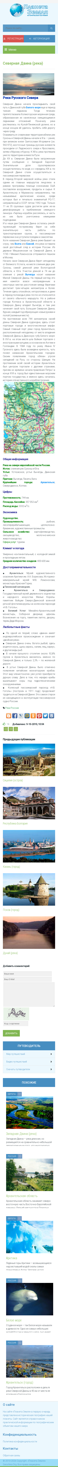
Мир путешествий (15, 1054)
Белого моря (33, 107)
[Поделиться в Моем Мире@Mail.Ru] (27, 715)
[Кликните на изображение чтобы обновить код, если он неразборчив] (16, 1013)
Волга (18, 244)
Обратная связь (11, 1455)
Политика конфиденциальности (20, 1441)
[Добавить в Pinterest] (39, 715)
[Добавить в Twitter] (45, 715)
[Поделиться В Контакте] (51, 715)
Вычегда (30, 274)
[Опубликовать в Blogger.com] (8, 715)
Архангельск (48, 482)
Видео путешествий (16, 1061)
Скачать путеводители (18, 1069)
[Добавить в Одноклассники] (33, 715)
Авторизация (41, 38)
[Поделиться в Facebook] (14, 715)
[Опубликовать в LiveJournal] (21, 715)
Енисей (30, 244)
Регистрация (15, 38)
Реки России (12, 708)
